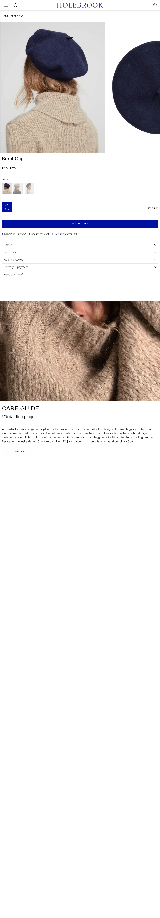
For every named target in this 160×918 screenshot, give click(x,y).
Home (5, 16)
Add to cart (80, 223)
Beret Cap (17, 16)
